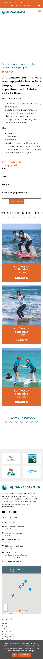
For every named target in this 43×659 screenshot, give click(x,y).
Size (4, 176)
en (7, 2)
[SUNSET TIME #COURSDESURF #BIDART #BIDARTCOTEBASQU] (6, 428)
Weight (6, 184)
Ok (14, 654)
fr (4, 2)
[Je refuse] (40, 649)
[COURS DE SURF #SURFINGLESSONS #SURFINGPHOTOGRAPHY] (36, 437)
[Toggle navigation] (39, 12)
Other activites (8, 634)
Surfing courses (8, 637)
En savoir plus (24, 654)
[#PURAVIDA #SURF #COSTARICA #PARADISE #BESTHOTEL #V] (21, 437)
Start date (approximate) (14, 192)
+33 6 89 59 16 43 (14, 561)
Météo (27, 5)
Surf (3, 629)
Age (4, 168)
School (5, 626)
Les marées (16, 5)
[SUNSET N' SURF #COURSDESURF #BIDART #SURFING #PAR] (21, 428)
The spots (6, 639)
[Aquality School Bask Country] (13, 12)
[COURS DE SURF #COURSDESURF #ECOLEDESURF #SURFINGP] (36, 428)
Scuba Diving (7, 631)
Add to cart (16, 201)
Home (4, 624)
